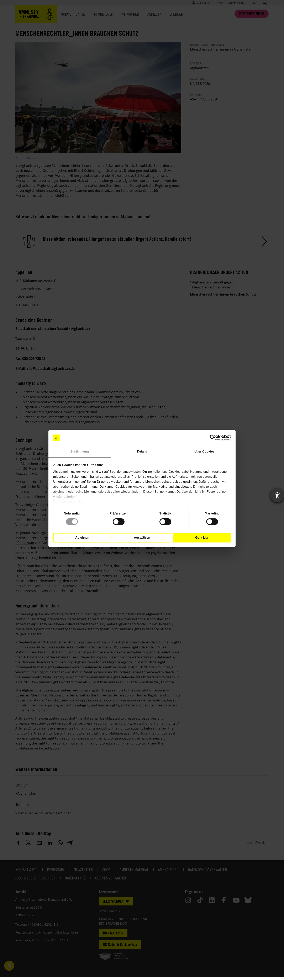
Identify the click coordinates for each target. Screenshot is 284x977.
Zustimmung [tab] (79, 451)
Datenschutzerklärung (70, 501)
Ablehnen (82, 537)
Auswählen (142, 537)
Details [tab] (142, 451)
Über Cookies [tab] (204, 451)
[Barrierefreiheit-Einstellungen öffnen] (277, 495)
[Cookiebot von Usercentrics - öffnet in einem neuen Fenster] (213, 438)
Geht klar (202, 537)
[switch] (119, 521)
